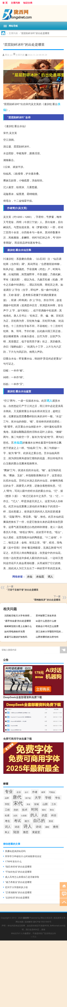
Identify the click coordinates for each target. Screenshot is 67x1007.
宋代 (18, 803)
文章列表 (15, 2)
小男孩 (33, 936)
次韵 (15, 815)
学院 (7, 804)
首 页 (5, 2)
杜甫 (7, 815)
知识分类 (27, 2)
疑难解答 (29, 921)
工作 (53, 804)
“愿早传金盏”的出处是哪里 (17, 620)
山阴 (45, 804)
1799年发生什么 (13, 861)
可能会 (52, 792)
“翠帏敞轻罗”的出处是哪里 (46, 599)
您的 (16, 809)
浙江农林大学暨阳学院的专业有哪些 (51, 631)
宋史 (28, 804)
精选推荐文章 (59, 917)
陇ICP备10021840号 (42, 921)
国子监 (28, 798)
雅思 (25, 832)
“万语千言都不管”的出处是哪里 (22, 589)
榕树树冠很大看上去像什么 (18, 626)
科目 (53, 815)
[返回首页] (63, 885)
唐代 (17, 797)
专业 (9, 791)
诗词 (38, 827)
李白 (52, 809)
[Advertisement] (33, 974)
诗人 (27, 826)
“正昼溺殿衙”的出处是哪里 (18, 892)
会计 (26, 792)
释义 (7, 832)
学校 (48, 797)
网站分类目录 (46, 917)
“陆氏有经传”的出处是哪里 (18, 866)
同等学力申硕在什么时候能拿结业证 (23, 856)
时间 (34, 809)
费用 (55, 827)
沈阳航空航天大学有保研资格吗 (19, 615)
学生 (57, 798)
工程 (7, 809)
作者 (34, 792)
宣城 (36, 804)
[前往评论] (63, 893)
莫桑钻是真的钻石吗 (15, 851)
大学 (38, 797)
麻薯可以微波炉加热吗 (15, 636)
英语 (51, 821)
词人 (49, 400)
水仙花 (18, 442)
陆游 (16, 832)
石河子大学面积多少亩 (16, 887)
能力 (27, 821)
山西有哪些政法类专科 (47, 636)
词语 (17, 826)
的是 (44, 815)
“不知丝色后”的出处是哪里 (18, 871)
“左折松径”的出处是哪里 (17, 897)
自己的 (39, 820)
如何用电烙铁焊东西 (14, 631)
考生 (7, 821)
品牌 (7, 797)
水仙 (29, 576)
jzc (11, 55)
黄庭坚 (36, 832)
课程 (47, 826)
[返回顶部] (63, 902)
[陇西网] (33, 13)
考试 (17, 820)
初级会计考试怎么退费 (47, 626)
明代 (44, 809)
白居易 (24, 815)
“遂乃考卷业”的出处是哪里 (18, 882)
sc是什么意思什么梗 (46, 620)
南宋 (43, 792)
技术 (24, 809)
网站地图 (19, 921)
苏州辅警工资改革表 (46, 615)
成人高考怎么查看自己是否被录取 (22, 876)
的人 (34, 814)
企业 (19, 792)
